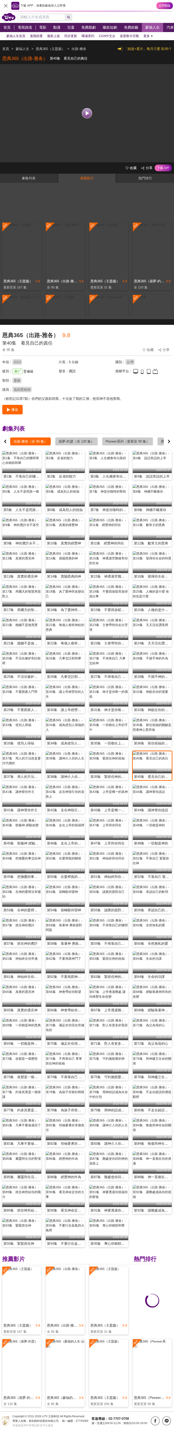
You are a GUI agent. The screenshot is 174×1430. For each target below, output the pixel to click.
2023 (17, 362)
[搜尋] (68, 17)
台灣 (130, 362)
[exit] (5, 5)
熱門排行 (145, 178)
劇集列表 (29, 178)
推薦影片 (87, 178)
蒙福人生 (22, 49)
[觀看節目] (87, 113)
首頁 (5, 49)
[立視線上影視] (8, 17)
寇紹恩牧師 (22, 389)
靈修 (17, 380)
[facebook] (155, 1420)
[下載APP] (163, 168)
